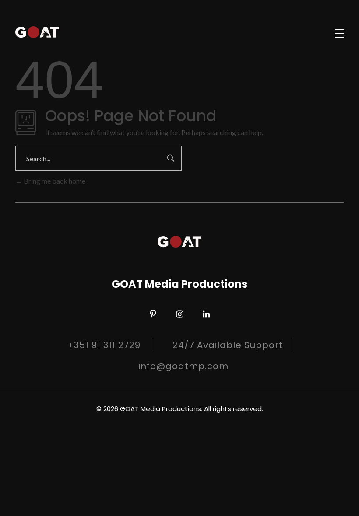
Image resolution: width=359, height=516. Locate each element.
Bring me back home (53, 181)
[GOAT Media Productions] (37, 32)
